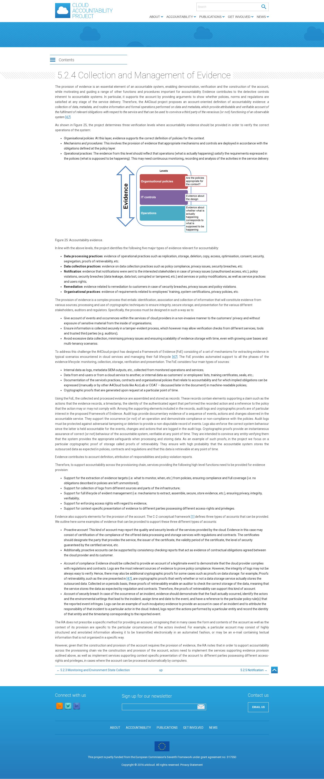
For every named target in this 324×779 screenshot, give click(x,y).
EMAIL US (258, 707)
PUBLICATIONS (167, 727)
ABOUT (115, 727)
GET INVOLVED (193, 727)
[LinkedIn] (76, 709)
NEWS (213, 727)
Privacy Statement (191, 764)
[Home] (86, 18)
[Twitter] (68, 709)
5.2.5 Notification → (253, 670)
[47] (68, 117)
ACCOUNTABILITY (138, 727)
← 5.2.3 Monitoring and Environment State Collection (93, 670)
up (161, 670)
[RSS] (59, 709)
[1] (192, 516)
